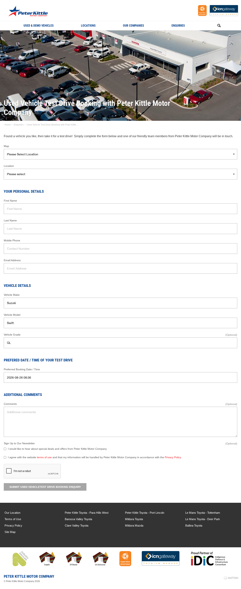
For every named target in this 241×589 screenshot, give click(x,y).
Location (9, 165)
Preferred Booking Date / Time (22, 369)
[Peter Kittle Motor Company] (34, 11)
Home (8, 124)
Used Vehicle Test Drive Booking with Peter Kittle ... (53, 124)
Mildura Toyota (134, 519)
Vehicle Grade (12, 334)
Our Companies (133, 25)
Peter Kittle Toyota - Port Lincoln (144, 512)
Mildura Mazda (134, 525)
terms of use (44, 457)
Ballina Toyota (193, 525)
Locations (88, 25)
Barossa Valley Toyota (78, 519)
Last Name (10, 220)
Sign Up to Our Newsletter (19, 443)
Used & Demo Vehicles (39, 25)
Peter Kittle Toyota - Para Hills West (86, 512)
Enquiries (178, 25)
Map (6, 146)
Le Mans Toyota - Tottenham (202, 512)
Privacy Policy (173, 457)
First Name (10, 200)
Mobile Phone (12, 240)
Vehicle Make (12, 294)
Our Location (12, 512)
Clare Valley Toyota (76, 525)
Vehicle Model (12, 314)
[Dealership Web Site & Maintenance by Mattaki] (231, 578)
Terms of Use (13, 519)
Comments (10, 403)
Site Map (10, 532)
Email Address (12, 260)
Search (214, 25)
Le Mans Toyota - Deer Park (202, 519)
